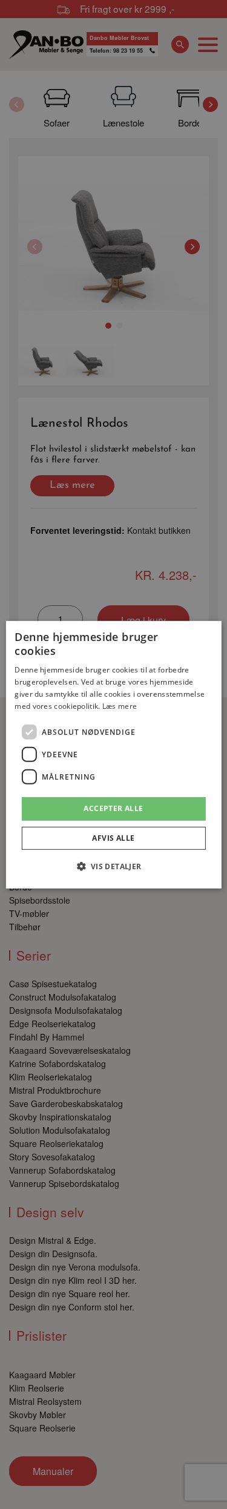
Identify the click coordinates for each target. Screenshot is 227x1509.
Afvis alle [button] (113, 838)
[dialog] (113, 754)
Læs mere (119, 705)
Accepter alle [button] (113, 808)
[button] (113, 866)
